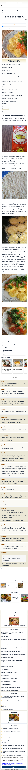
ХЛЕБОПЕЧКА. (5, 1)
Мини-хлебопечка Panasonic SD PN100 (10, 651)
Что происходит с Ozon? (7, 657)
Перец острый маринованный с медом (10, 687)
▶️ (14, 24)
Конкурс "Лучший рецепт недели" (9, 672)
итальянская (16, 29)
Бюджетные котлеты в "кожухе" (9, 681)
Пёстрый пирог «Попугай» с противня (12, 731)
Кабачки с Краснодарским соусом (9, 690)
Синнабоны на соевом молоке (10, 734)
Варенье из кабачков (8, 709)
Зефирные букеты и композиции (9, 678)
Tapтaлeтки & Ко (5, 669)
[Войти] (12, 1)
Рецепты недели (5, 675)
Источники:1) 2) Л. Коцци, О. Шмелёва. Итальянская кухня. (14, 354)
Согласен (14, 767)
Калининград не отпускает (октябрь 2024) (13, 748)
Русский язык (4, 636)
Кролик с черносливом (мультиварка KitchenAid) (14, 625)
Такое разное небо (6, 684)
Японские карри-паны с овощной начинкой (13, 745)
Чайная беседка (5, 644)
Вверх (2, 568)
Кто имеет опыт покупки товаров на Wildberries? (13, 654)
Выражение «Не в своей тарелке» (11, 737)
